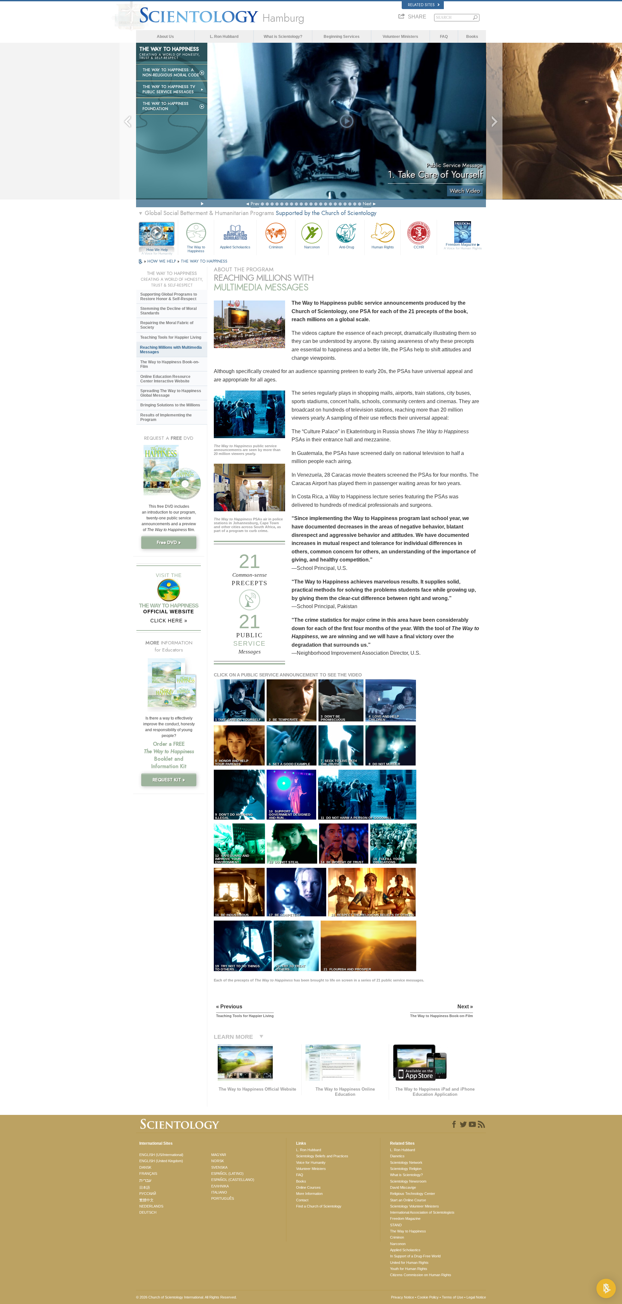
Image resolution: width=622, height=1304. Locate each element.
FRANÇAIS (148, 1173)
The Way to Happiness (196, 248)
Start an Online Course (408, 1200)
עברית (145, 1180)
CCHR (419, 247)
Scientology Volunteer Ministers (414, 1206)
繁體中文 (146, 1200)
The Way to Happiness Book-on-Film (169, 364)
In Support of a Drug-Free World (415, 1256)
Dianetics (397, 1156)
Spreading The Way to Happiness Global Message (170, 393)
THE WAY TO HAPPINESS (204, 261)
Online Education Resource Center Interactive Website (165, 378)
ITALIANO (219, 1192)
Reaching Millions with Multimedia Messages (171, 349)
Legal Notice (476, 1297)
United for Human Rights (409, 1262)
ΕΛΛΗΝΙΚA (220, 1186)
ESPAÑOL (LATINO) (227, 1173)
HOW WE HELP (162, 261)
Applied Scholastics (235, 247)
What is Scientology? (283, 36)
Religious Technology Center (412, 1194)
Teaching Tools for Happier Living (170, 337)
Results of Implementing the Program (166, 417)
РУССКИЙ (147, 1194)
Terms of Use (452, 1297)
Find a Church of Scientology (318, 1206)
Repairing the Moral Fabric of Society (166, 325)
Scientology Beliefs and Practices (322, 1156)
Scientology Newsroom (408, 1181)
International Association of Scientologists (422, 1212)
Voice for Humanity (311, 1162)
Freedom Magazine (463, 246)
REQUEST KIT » (169, 780)
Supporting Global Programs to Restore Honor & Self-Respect (168, 296)
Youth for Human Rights (408, 1269)
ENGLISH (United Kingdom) (161, 1161)
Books (472, 36)
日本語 (144, 1187)
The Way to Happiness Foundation (166, 106)
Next (367, 203)
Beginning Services (342, 36)
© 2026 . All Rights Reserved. (186, 1297)
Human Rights (383, 247)
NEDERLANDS (151, 1206)
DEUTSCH (147, 1212)
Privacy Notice (402, 1297)
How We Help (157, 250)
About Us (165, 36)
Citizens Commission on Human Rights (420, 1275)
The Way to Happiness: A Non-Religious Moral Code (171, 72)
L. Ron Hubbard (224, 36)
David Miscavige (403, 1187)
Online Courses (308, 1187)
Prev (255, 203)
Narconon (312, 247)
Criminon (276, 247)
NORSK (217, 1161)
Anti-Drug (346, 247)
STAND (396, 1225)
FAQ (444, 36)
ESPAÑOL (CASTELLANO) (232, 1180)
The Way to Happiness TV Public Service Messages (169, 89)
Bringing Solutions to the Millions (170, 405)
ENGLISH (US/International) (161, 1155)
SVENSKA (219, 1167)
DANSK (145, 1167)
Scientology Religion (405, 1169)
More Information (309, 1194)
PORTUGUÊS (222, 1198)
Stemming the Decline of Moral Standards (168, 310)
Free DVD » (169, 542)
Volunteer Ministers (400, 36)
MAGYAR (218, 1155)
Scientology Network (406, 1162)
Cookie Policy (428, 1297)
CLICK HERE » (168, 620)
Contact (302, 1200)
